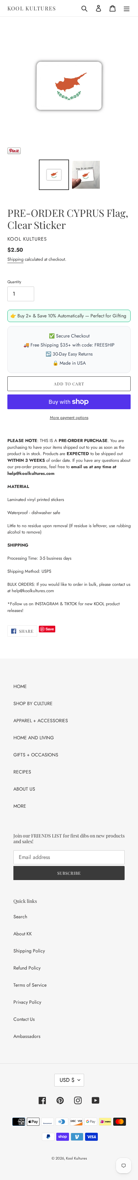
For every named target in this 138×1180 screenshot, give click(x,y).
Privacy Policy (27, 1002)
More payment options (69, 418)
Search (20, 916)
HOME (20, 686)
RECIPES (22, 771)
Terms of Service (30, 985)
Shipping (15, 259)
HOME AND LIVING (33, 737)
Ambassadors (27, 1036)
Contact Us (24, 1019)
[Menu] (127, 8)
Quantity (14, 282)
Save (50, 628)
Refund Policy (27, 968)
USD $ (67, 1080)
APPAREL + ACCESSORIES (40, 720)
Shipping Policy (29, 950)
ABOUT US (24, 789)
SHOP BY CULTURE (33, 703)
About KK (22, 933)
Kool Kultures (31, 8)
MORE (19, 806)
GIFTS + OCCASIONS (35, 754)
